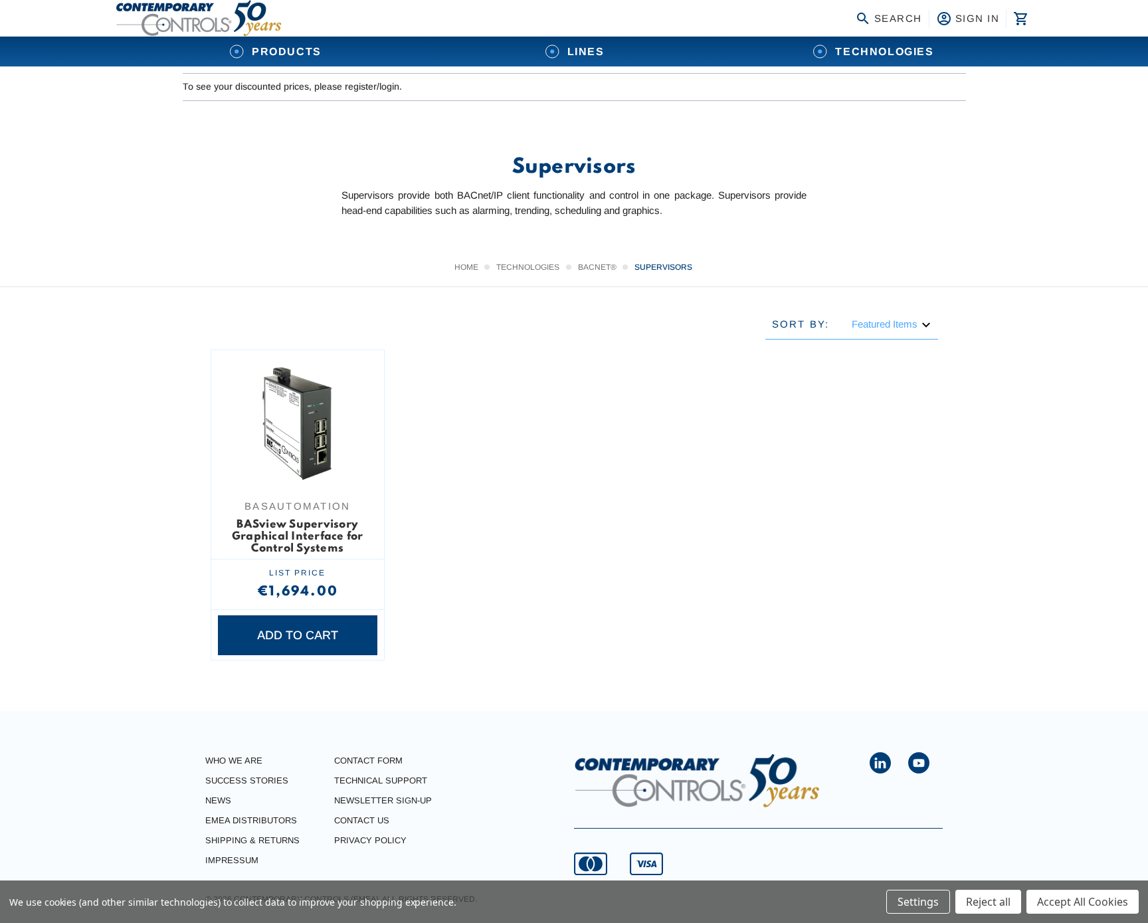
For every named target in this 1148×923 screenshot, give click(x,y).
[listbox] (891, 325)
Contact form (368, 761)
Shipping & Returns (252, 840)
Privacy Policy (370, 840)
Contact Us (361, 820)
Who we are (233, 761)
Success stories (246, 780)
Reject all (988, 901)
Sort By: (801, 324)
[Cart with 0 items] (1019, 18)
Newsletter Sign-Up (383, 800)
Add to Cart (297, 635)
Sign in (977, 18)
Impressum (231, 860)
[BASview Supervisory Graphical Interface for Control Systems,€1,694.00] (298, 424)
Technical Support (380, 780)
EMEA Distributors (251, 820)
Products (287, 51)
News (218, 800)
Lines (586, 51)
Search (898, 18)
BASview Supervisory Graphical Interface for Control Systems (297, 536)
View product (297, 466)
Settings (918, 901)
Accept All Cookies (1082, 901)
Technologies (884, 51)
